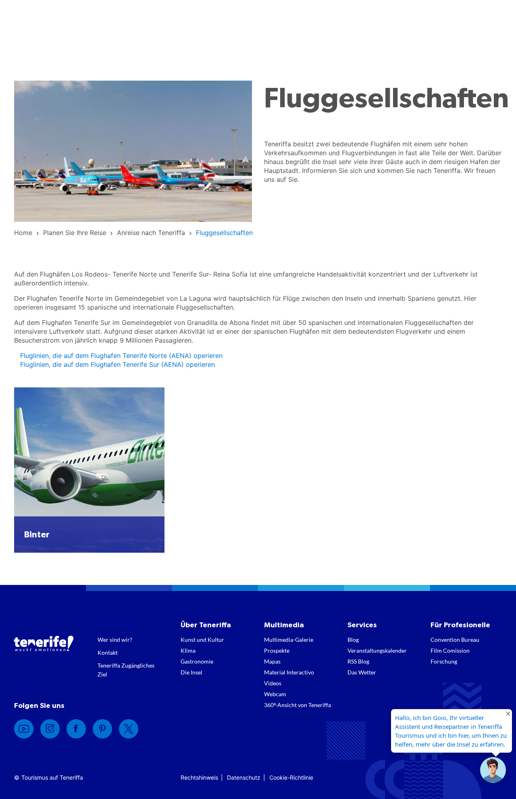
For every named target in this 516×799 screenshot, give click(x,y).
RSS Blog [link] (358, 661)
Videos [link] (272, 683)
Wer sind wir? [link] (115, 639)
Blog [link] (353, 639)
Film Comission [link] (450, 650)
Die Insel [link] (191, 672)
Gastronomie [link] (197, 661)
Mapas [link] (272, 661)
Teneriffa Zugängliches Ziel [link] (126, 670)
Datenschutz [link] (243, 777)
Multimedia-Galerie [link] (288, 639)
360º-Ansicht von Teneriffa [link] (297, 704)
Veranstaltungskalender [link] (377, 650)
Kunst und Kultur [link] (202, 639)
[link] (23, 233)
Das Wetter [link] (361, 672)
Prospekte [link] (276, 650)
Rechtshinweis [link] (199, 777)
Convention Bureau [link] (455, 639)
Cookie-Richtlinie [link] (291, 777)
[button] (493, 770)
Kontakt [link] (108, 652)
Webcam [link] (275, 694)
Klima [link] (188, 650)
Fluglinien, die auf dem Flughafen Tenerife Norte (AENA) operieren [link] (121, 356)
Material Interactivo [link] (289, 672)
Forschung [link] (444, 661)
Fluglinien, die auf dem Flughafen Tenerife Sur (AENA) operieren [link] (117, 364)
